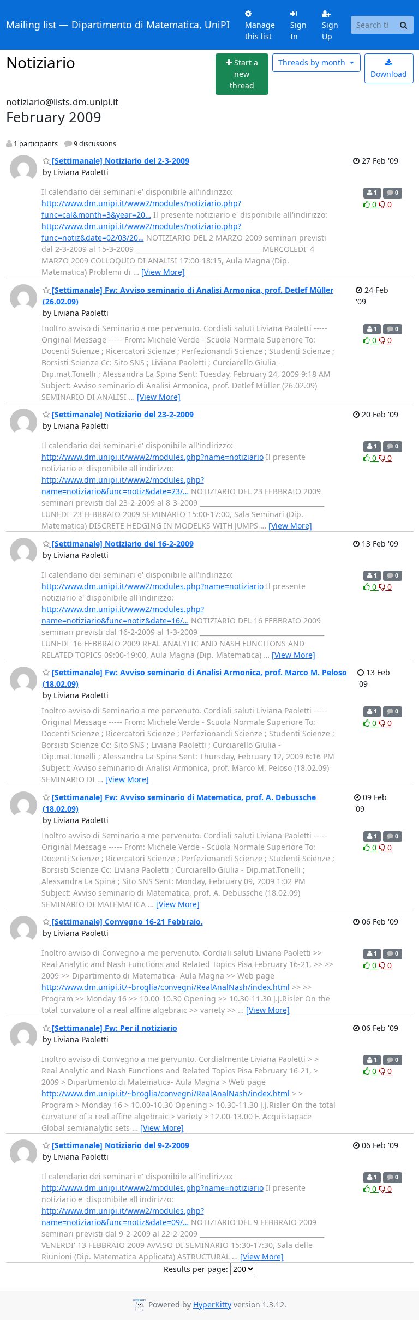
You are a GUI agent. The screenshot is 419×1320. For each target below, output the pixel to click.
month (313, 62)
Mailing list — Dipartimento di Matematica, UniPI (118, 24)
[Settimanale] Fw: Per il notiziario (113, 1028)
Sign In (298, 30)
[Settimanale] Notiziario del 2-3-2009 (119, 160)
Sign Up (330, 30)
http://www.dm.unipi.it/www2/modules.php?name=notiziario (152, 457)
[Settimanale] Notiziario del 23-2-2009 (122, 414)
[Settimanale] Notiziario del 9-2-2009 (119, 1145)
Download (388, 74)
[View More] (163, 272)
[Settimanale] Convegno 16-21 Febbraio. (126, 921)
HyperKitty (212, 1304)
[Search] (404, 25)
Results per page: (196, 1269)
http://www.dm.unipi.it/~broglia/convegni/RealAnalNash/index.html (165, 987)
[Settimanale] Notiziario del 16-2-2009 (122, 543)
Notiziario (40, 62)
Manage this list (260, 30)
